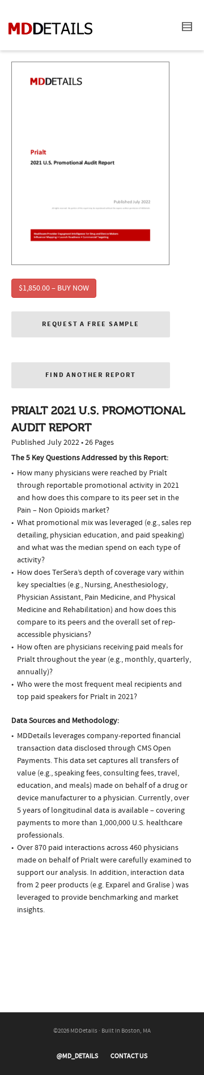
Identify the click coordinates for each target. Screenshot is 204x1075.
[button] (90, 324)
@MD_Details (77, 1056)
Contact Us (128, 1056)
